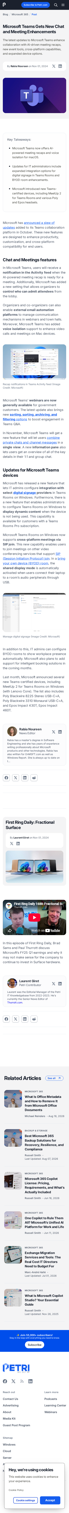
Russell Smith (33, 1155)
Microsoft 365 (20, 14)
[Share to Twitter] (15, 777)
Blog (5, 14)
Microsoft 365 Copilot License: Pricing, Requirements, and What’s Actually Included (45, 1185)
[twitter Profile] (54, 66)
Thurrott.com (14, 1002)
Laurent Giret (29, 837)
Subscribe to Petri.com (35, 5)
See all (52, 1078)
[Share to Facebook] (6, 777)
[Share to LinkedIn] (30, 1382)
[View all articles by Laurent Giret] (12, 983)
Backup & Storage (36, 1130)
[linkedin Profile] (60, 66)
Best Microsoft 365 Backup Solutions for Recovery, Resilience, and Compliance (44, 1142)
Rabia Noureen (27, 66)
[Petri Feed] (22, 1382)
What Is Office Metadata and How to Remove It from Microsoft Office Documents (43, 1103)
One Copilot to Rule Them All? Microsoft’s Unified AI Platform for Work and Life (44, 1222)
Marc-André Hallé (35, 1272)
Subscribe (34, 1345)
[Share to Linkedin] (24, 777)
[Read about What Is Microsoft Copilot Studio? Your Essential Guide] (13, 1297)
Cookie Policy (16, 1490)
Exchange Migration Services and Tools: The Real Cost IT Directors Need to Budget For (43, 1259)
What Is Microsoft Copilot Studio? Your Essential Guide (44, 1300)
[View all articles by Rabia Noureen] (12, 731)
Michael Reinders (35, 1116)
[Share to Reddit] (34, 777)
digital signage (24, 492)
